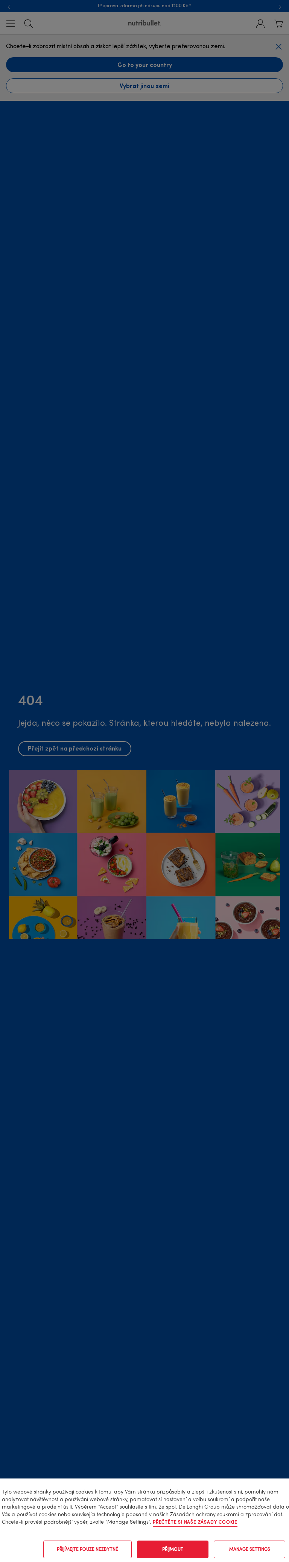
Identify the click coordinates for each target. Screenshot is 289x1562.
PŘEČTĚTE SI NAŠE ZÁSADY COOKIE (195, 1522)
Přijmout (172, 1549)
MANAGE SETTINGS (249, 1549)
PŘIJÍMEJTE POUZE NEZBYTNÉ (87, 1549)
